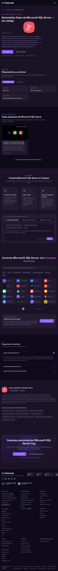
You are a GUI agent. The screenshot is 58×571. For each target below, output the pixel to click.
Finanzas (4, 526)
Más (4, 275)
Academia (42, 502)
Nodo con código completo (27, 500)
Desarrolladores (5, 530)
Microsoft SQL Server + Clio (36, 413)
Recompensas (43, 515)
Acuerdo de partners (42, 568)
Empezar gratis (7, 52)
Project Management (38, 272)
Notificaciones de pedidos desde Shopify (14, 227)
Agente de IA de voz (44, 541)
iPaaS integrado (5, 504)
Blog (41, 498)
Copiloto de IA (26, 508)
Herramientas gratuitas (45, 500)
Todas (4, 272)
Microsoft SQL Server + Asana (22, 410)
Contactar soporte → (22, 346)
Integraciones (9, 9)
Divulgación (26, 568)
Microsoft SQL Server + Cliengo (9, 416)
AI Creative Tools (16, 272)
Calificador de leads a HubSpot (30, 225)
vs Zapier (4, 554)
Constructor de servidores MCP (9, 498)
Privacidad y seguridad (51, 566)
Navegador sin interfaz (26, 502)
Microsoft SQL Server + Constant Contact (25, 416)
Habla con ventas (25, 543)
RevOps (3, 532)
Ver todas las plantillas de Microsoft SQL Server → (29, 159)
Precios (41, 513)
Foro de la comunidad (45, 504)
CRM (9, 272)
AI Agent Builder (25, 498)
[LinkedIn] (6, 479)
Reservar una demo (25, 545)
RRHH (3, 520)
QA (2, 534)
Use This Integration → (15, 89)
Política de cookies (36, 566)
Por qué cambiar (6, 552)
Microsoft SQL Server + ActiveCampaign (43, 416)
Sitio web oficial (14, 390)
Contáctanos (24, 541)
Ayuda (23, 390)
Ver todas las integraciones (36, 454)
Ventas (3, 524)
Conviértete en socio (6, 541)
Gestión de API (5, 502)
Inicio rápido (43, 493)
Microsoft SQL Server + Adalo (8, 419)
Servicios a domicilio (6, 513)
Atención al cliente (6, 522)
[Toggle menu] (54, 2)
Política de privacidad (27, 566)
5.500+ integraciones (26, 504)
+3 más (25, 227)
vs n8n (3, 558)
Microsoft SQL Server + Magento (36, 410)
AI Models (47, 272)
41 (34, 308)
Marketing (4, 511)
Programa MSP (5, 545)
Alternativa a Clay (6, 560)
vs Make (4, 556)
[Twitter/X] (3, 479)
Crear (49, 238)
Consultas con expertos (26, 552)
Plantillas (23, 506)
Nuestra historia (44, 511)
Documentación (43, 496)
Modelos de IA (24, 496)
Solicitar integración (46, 321)
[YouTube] (9, 479)
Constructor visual (25, 493)
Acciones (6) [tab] (20, 82)
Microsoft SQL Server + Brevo (23, 413)
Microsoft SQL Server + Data (8, 410)
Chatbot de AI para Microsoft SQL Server (14, 225)
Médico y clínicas (6, 517)
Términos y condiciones (17, 566)
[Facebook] (15, 479)
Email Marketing (26, 272)
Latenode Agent (7, 493)
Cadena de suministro (7, 528)
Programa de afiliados (7, 543)
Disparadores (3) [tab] (9, 82)
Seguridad (42, 517)
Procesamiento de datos (17, 568)
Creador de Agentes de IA (8, 496)
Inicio (3, 9)
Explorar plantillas (21, 52)
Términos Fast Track (51, 568)
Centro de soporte (25, 547)
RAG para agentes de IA (7, 500)
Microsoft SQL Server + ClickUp (9, 413)
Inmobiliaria (4, 515)
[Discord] (12, 479)
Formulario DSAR (33, 568)
